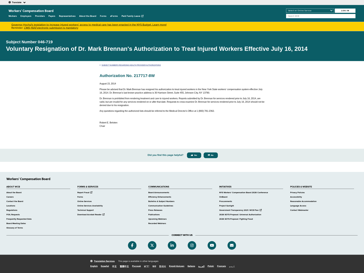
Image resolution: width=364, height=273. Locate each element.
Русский (136, 266)
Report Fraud (84, 193)
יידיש (146, 266)
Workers (13, 16)
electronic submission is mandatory (51, 28)
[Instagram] (192, 245)
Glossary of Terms (14, 228)
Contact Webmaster (299, 210)
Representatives (67, 16)
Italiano (191, 266)
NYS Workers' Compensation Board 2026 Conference (243, 193)
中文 (114, 266)
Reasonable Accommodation (303, 201)
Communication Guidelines (160, 206)
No (212, 155)
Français (221, 266)
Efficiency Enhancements (159, 197)
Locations (10, 206)
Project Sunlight (226, 206)
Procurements (225, 201)
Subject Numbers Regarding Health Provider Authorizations (131, 65)
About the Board (87, 16)
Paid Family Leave (131, 16)
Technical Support (85, 210)
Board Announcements (158, 193)
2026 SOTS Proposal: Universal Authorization (240, 215)
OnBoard (223, 197)
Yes (195, 155)
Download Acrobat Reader (91, 215)
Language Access (298, 206)
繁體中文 (124, 266)
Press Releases (155, 210)
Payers (51, 16)
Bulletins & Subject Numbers (161, 201)
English (94, 266)
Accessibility (296, 197)
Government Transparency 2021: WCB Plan (240, 210)
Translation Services (104, 261)
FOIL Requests (13, 215)
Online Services (84, 201)
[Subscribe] (232, 245)
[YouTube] (212, 245)
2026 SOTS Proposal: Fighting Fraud (236, 219)
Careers (10, 197)
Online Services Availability (90, 206)
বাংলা (154, 266)
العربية (201, 266)
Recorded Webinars (157, 223)
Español (105, 266)
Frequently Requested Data (19, 219)
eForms (114, 16)
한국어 (162, 266)
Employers (25, 16)
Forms (103, 16)
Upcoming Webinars (157, 219)
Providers (40, 16)
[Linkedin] (172, 245)
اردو (232, 266)
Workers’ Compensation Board (31, 11)
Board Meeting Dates (16, 223)
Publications (154, 215)
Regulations (11, 210)
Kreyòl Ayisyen (176, 266)
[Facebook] (132, 245)
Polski (211, 266)
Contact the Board (14, 201)
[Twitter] (152, 245)
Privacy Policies (297, 193)
